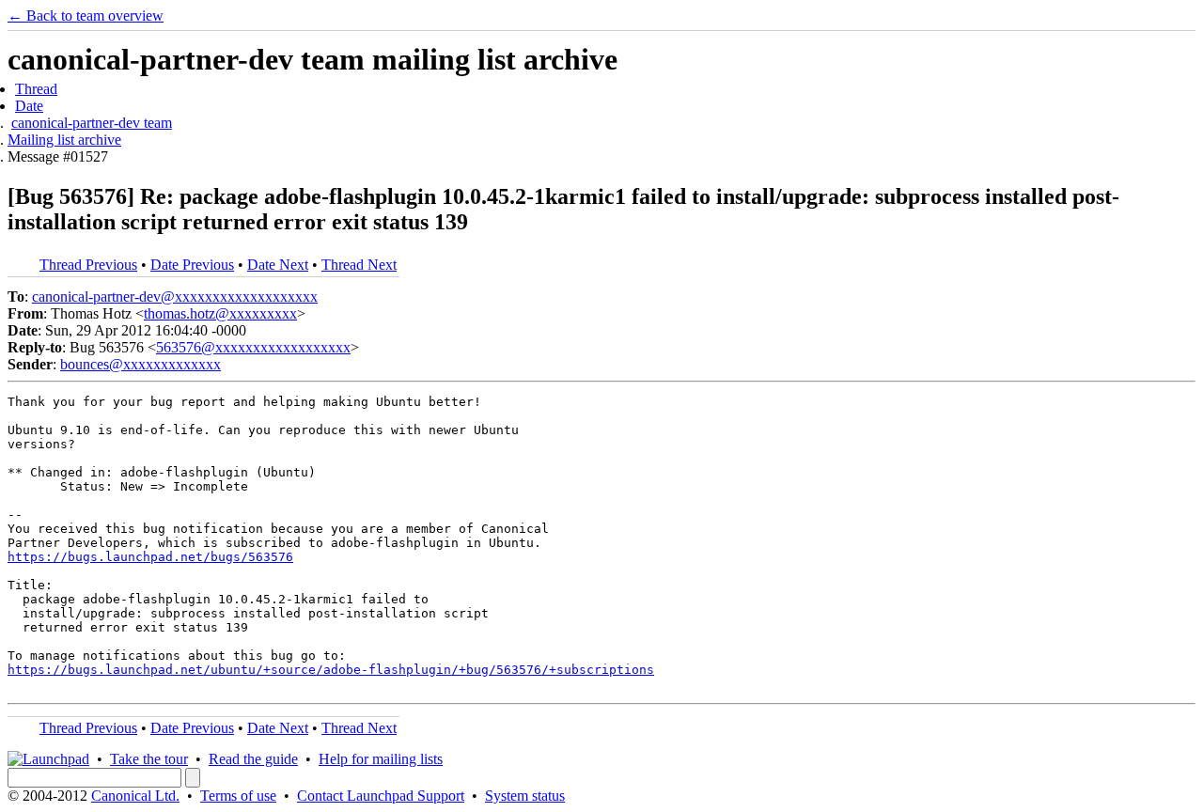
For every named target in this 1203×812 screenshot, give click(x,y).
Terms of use (238, 796)
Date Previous (192, 265)
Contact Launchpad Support (380, 796)
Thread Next (359, 265)
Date (29, 106)
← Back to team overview (86, 15)
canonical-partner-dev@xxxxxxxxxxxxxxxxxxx (175, 296)
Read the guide (253, 759)
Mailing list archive (64, 140)
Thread (36, 89)
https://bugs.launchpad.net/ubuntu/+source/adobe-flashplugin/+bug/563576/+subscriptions (331, 670)
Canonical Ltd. (135, 796)
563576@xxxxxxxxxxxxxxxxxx (253, 347)
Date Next (277, 265)
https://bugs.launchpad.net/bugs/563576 (150, 557)
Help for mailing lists (381, 759)
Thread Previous (88, 265)
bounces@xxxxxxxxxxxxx (140, 364)
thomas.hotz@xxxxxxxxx (220, 313)
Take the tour (149, 759)
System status (525, 796)
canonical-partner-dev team (91, 123)
